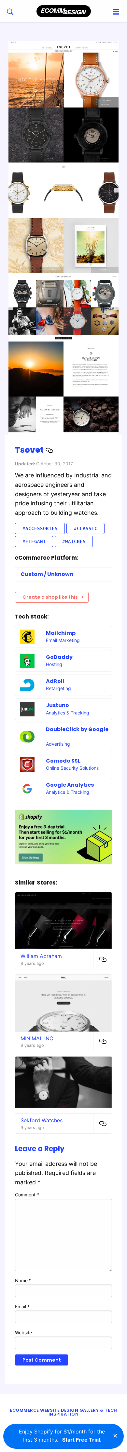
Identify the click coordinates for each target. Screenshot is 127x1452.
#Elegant (34, 541)
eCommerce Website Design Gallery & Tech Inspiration (63, 1412)
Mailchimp (61, 633)
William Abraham (41, 956)
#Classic (85, 528)
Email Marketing (63, 640)
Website (23, 1332)
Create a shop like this (50, 597)
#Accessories (40, 528)
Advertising (58, 744)
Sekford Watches (42, 1120)
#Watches (74, 541)
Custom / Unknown (47, 574)
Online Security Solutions (72, 768)
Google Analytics (70, 785)
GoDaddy (59, 657)
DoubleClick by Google (77, 729)
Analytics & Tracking (67, 712)
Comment (27, 1194)
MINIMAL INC (37, 1038)
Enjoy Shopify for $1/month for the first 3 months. (62, 1435)
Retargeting (58, 688)
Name (23, 1280)
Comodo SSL (63, 761)
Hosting (54, 664)
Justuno (57, 705)
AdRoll (55, 681)
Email (22, 1306)
